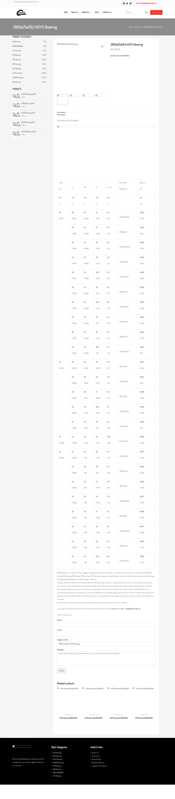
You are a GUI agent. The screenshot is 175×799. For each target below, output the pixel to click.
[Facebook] (124, 3)
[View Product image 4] (100, 99)
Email (59, 630)
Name (60, 620)
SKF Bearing (16, 59)
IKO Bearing (16, 55)
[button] (156, 12)
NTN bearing (16, 64)
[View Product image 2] (75, 98)
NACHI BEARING (17, 46)
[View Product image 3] (88, 98)
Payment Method (98, 762)
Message (60, 649)
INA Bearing (16, 41)
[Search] (146, 12)
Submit (61, 670)
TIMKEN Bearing (17, 77)
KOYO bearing (17, 73)
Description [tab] (61, 114)
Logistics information (99, 766)
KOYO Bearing (57, 759)
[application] (90, 12)
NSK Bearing (16, 68)
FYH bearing (16, 50)
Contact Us (96, 756)
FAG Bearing (16, 82)
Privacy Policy (96, 759)
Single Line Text (62, 640)
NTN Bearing (57, 756)
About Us (95, 753)
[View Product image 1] (62, 99)
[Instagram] (130, 3)
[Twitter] (127, 3)
